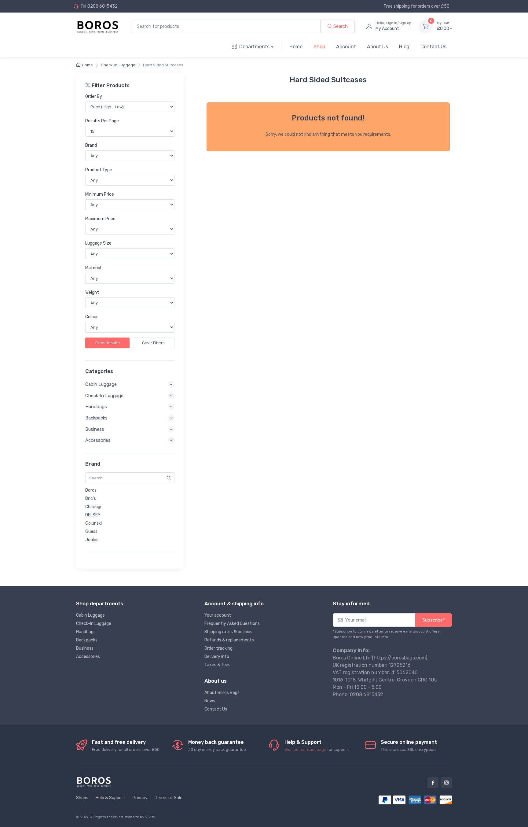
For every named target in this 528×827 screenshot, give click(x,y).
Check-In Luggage (118, 65)
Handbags (86, 631)
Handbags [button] (96, 406)
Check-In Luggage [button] (104, 395)
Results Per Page (102, 121)
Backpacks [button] (96, 418)
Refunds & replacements (229, 640)
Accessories (88, 656)
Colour (91, 316)
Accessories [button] (98, 440)
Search (340, 26)
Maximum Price (100, 218)
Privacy (140, 797)
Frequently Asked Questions (232, 623)
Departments (254, 47)
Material (93, 268)
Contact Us (433, 47)
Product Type (98, 169)
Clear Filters (153, 343)
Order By (93, 96)
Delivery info (216, 656)
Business (85, 648)
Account (346, 47)
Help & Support (110, 797)
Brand (91, 145)
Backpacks (86, 640)
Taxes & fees (217, 664)
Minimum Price (99, 194)
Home (295, 47)
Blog (404, 47)
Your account (217, 615)
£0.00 (443, 26)
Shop (319, 47)
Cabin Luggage (90, 615)
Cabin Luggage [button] (101, 384)
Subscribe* (433, 620)
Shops (82, 797)
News (209, 700)
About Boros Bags (222, 692)
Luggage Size (98, 243)
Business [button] (94, 429)
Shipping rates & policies (228, 631)
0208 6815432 (102, 6)
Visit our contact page (305, 749)
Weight (92, 292)
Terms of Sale (168, 797)
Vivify (150, 817)
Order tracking (218, 648)
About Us (377, 47)
